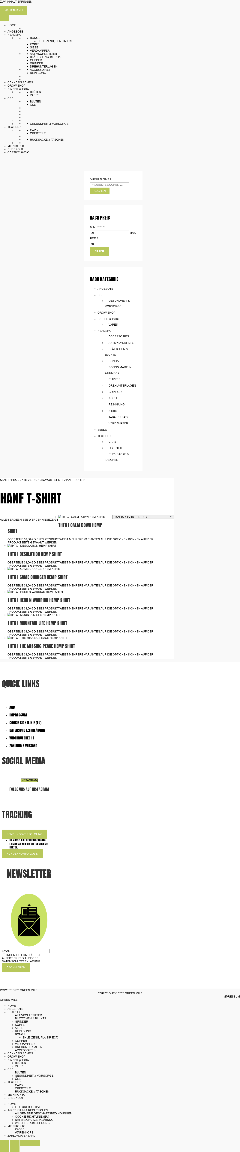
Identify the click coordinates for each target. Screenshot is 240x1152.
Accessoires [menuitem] (25, 1050)
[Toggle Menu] (4, 18)
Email (6, 950)
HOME (12, 25)
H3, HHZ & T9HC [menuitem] (18, 1059)
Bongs (35, 37)
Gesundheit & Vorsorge (49, 123)
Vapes (34, 95)
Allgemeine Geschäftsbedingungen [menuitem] (43, 1113)
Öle (33, 104)
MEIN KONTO (17, 146)
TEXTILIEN (15, 126)
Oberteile (38, 133)
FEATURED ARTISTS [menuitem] (28, 1107)
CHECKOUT (15, 149)
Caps (34, 130)
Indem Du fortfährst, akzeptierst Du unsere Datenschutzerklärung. (21, 958)
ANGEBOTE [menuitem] (15, 1008)
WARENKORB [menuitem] (24, 1132)
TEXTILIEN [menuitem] (15, 1082)
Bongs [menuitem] (20, 1034)
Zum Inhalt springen (16, 1)
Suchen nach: (101, 179)
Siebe (34, 47)
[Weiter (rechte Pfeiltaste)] (15, 1149)
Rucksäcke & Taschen (47, 139)
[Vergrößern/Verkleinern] (4, 1143)
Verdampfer (40, 50)
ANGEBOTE (15, 31)
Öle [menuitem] (18, 1078)
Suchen (100, 190)
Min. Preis (97, 227)
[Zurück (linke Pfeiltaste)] (4, 1149)
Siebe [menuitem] (19, 1028)
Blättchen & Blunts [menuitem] (30, 1018)
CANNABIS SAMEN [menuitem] (20, 1053)
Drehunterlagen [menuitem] (28, 1047)
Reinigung (38, 72)
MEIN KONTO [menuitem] (17, 1094)
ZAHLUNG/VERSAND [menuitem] (21, 1135)
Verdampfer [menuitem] (25, 1043)
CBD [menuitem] (11, 1069)
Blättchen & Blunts (45, 57)
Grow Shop (107, 312)
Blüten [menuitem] (20, 1062)
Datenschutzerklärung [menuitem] (34, 1119)
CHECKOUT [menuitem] (15, 1097)
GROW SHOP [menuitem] (17, 1056)
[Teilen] (25, 1143)
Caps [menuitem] (19, 1085)
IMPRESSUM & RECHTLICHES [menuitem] (28, 1110)
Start (4, 479)
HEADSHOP (15, 34)
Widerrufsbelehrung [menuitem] (32, 1123)
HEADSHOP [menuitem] (15, 1012)
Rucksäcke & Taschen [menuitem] (32, 1091)
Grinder (36, 63)
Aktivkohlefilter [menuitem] (28, 1015)
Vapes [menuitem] (19, 1066)
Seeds (102, 429)
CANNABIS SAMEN (20, 82)
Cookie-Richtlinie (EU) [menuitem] (32, 1116)
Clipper (36, 60)
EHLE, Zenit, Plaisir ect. (55, 41)
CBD (11, 98)
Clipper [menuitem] (21, 1040)
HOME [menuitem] (12, 1005)
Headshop (105, 330)
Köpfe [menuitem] (20, 1024)
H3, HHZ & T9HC (18, 88)
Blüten (35, 92)
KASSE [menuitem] (19, 1129)
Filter (99, 251)
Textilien (105, 436)
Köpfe (35, 44)
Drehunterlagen (43, 66)
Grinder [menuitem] (21, 1021)
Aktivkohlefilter (43, 53)
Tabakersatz (118, 417)
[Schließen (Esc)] (35, 1143)
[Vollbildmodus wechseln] (15, 1143)
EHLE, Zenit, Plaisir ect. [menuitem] (40, 1037)
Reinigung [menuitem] (23, 1031)
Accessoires (40, 69)
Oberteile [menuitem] (23, 1088)
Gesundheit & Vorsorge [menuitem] (34, 1075)
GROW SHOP (17, 85)
